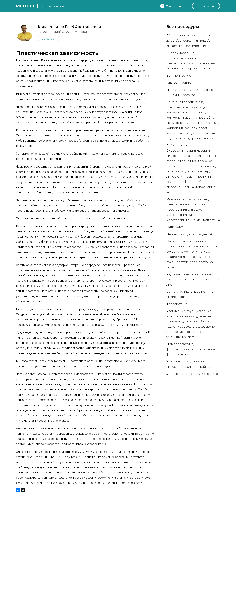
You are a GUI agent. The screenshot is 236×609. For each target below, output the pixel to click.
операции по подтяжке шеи (105, 291)
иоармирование (180, 53)
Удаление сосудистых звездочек (191, 326)
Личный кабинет (206, 6)
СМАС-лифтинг (201, 291)
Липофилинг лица (180, 187)
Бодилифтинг (176, 68)
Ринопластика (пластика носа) (189, 279)
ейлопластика (178, 361)
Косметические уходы (183, 133)
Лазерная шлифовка (202, 155)
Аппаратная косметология (186, 46)
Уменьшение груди (181, 337)
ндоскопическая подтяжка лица (192, 373)
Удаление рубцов (195, 321)
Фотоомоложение (180, 349)
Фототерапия (205, 349)
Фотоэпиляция (177, 354)
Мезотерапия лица (180, 220)
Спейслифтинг (177, 297)
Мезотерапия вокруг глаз (185, 204)
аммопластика (179, 199)
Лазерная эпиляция (181, 161)
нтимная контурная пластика (190, 89)
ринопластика (52, 177)
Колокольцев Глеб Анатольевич (69, 27)
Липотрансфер (197, 171)
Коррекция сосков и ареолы (188, 128)
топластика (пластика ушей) (189, 234)
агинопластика (179, 75)
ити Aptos (175, 227)
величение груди (180, 311)
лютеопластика (179, 82)
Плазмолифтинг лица (193, 251)
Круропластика (202, 138)
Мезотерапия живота (182, 214)
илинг (172, 241)
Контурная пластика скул (199, 122)
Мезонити (200, 199)
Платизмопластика (180, 256)
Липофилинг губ (189, 181)
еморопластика (179, 344)
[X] (23, 490)
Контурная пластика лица (185, 107)
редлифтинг (176, 304)
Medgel (26, 6)
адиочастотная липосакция (188, 274)
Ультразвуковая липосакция (187, 331)
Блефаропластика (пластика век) (191, 63)
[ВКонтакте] (18, 490)
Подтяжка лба (187, 262)
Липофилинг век (179, 176)
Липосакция (175, 171)
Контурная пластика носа (185, 112)
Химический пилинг (202, 366)
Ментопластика (208, 220)
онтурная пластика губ (184, 102)
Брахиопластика (200, 68)
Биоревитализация (181, 58)
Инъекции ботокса (180, 95)
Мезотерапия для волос (184, 209)
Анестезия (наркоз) (194, 40)
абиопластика (178, 145)
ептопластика (178, 291)
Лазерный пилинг (201, 166)
